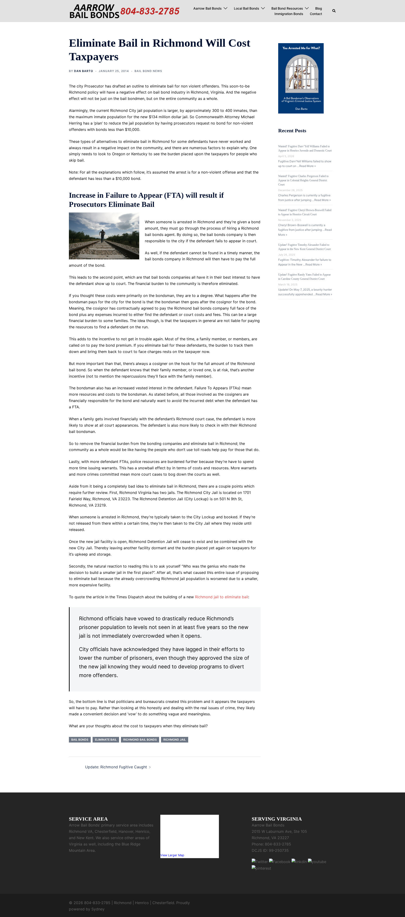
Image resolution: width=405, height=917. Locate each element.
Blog (318, 8)
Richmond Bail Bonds (140, 739)
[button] (334, 11)
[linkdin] (299, 861)
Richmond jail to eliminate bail (221, 597)
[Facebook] (279, 861)
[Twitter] (260, 861)
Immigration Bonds (288, 14)
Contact (316, 14)
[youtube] (317, 861)
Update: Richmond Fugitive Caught (116, 767)
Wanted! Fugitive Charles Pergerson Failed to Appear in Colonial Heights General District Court (303, 180)
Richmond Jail (174, 739)
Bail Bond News (148, 71)
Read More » (307, 166)
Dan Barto (83, 71)
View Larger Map (172, 855)
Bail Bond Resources (287, 8)
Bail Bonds (79, 739)
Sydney (98, 909)
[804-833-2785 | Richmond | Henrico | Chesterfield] (124, 10)
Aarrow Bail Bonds (207, 8)
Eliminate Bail (106, 739)
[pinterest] (261, 868)
